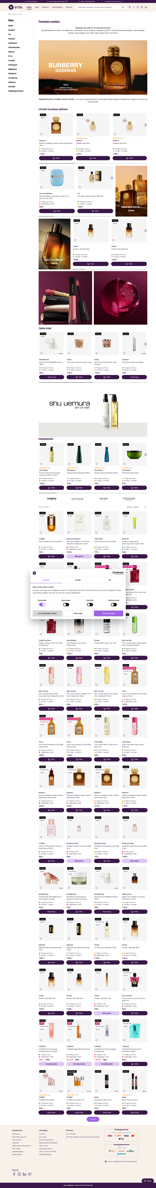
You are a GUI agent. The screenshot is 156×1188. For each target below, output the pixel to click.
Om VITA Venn (71, 1134)
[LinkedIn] (24, 1174)
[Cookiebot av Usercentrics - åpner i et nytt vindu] (114, 573)
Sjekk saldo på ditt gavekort (21, 1145)
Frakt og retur (17, 1140)
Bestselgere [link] (57, 7)
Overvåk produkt (51, 1064)
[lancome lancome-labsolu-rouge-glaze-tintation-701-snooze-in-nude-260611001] (65, 298)
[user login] (134, 7)
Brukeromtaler (17, 1154)
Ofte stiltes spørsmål (19, 1137)
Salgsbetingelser (17, 1151)
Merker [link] (69, 7)
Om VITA (42, 1134)
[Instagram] (19, 1174)
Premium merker (17, 14)
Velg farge (52, 377)
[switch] (66, 604)
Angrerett (15, 1143)
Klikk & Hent (16, 1148)
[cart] (146, 7)
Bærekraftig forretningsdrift (48, 1143)
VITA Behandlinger (45, 1154)
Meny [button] (29, 7)
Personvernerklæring (46, 1140)
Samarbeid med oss (45, 1148)
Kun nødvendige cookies (47, 613)
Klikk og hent (79, 556)
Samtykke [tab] (46, 580)
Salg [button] (37, 7)
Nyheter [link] (45, 7)
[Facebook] (14, 1174)
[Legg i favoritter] (41, 134)
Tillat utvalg (78, 613)
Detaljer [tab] (78, 580)
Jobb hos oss (43, 1145)
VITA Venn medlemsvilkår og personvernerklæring (82, 1137)
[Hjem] (15, 7)
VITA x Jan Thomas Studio (47, 1151)
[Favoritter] (138, 7)
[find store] (130, 7)
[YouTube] (29, 1174)
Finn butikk (42, 1137)
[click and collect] (142, 7)
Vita (9, 14)
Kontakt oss (16, 1134)
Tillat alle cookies (108, 613)
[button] (123, 7)
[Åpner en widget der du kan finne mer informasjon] (148, 1179)
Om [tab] (109, 580)
